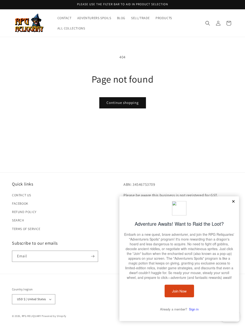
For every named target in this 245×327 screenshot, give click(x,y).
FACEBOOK (20, 203)
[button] (207, 23)
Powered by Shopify (54, 316)
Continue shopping (122, 102)
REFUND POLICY (24, 212)
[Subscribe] (92, 256)
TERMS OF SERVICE (26, 229)
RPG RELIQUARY (31, 316)
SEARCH (18, 220)
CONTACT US (21, 195)
